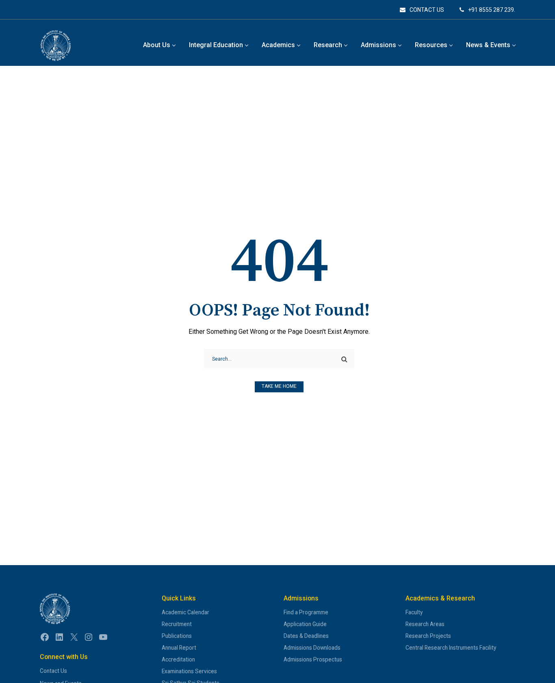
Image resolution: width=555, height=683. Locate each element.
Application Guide (305, 624)
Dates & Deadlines (306, 636)
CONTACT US (427, 10)
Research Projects (428, 636)
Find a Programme (306, 612)
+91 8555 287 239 (491, 10)
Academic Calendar (185, 612)
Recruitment (177, 624)
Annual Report (179, 647)
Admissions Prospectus (313, 659)
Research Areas (424, 624)
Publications (177, 636)
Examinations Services (189, 671)
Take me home (279, 386)
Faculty (414, 612)
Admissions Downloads (312, 647)
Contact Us (53, 671)
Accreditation (178, 659)
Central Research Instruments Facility (450, 647)
